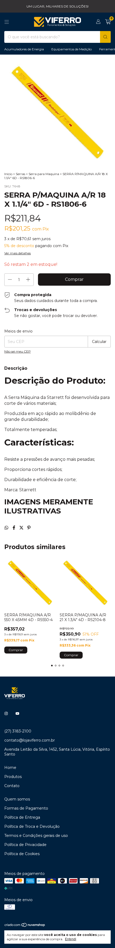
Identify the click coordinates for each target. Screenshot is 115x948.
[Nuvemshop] (25, 926)
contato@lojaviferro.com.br (29, 740)
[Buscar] (105, 37)
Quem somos (17, 799)
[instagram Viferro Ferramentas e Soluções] (6, 713)
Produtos (13, 776)
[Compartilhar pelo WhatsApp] (7, 527)
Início (8, 174)
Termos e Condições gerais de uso (36, 835)
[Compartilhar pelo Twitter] (22, 527)
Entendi (70, 939)
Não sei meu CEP (17, 351)
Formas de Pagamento (26, 808)
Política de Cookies (22, 853)
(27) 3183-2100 (17, 731)
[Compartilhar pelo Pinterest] (29, 527)
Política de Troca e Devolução (32, 826)
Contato (12, 785)
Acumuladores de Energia (24, 49)
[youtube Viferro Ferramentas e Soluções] (17, 713)
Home (10, 767)
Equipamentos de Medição (71, 49)
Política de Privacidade (25, 844)
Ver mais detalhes (17, 253)
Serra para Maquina (44, 174)
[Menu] (6, 22)
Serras (20, 174)
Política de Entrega (22, 817)
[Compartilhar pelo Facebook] (14, 527)
